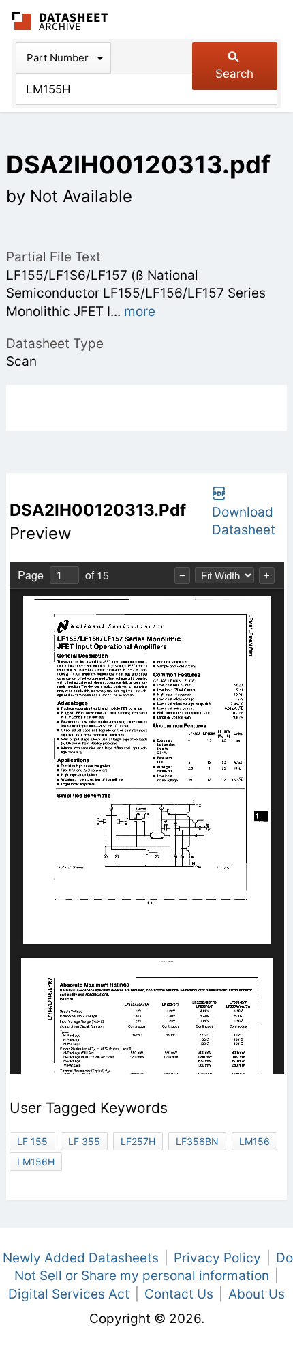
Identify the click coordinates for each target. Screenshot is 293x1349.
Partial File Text (53, 257)
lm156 (254, 1141)
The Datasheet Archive (60, 21)
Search (234, 74)
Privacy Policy (217, 1258)
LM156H (36, 1161)
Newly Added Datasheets (81, 1258)
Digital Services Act (68, 1294)
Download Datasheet (243, 521)
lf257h (138, 1141)
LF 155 (32, 1141)
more (139, 311)
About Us (256, 1294)
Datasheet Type (55, 343)
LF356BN (197, 1141)
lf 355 (84, 1141)
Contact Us (178, 1294)
